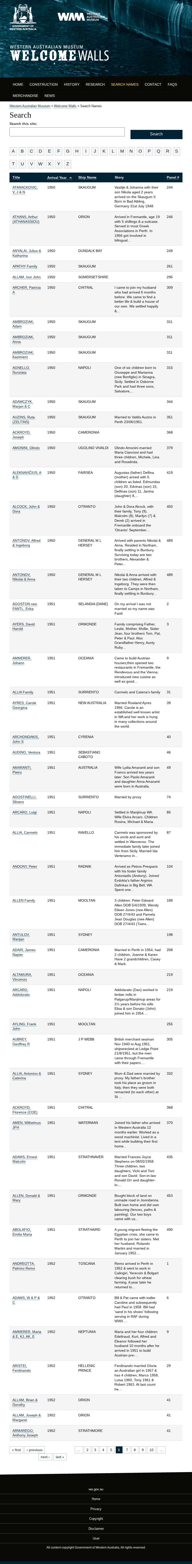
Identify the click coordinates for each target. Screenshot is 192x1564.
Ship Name (87, 177)
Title (16, 177)
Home (18, 84)
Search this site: (23, 124)
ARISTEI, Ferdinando (21, 1368)
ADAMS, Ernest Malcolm (24, 1159)
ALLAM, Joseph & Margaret (26, 1417)
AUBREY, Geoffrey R (21, 1041)
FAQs (172, 84)
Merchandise (25, 96)
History (72, 84)
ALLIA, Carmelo (25, 832)
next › (45, 1457)
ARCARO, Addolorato (21, 992)
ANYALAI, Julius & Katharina (26, 253)
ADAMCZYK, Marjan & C (22, 404)
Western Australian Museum (81, 17)
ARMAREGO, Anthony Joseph (25, 1433)
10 (152, 1450)
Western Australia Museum (23, 17)
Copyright (96, 1519)
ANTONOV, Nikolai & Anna (23, 577)
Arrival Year (56, 178)
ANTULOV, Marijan (21, 937)
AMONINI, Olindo (26, 448)
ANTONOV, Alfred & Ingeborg (26, 542)
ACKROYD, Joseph (21, 434)
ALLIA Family (22, 692)
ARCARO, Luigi (24, 812)
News (49, 96)
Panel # (173, 177)
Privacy (96, 1509)
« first (16, 1450)
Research (95, 84)
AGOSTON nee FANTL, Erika (24, 606)
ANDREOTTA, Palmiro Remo (23, 1266)
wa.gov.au (96, 1489)
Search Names (124, 84)
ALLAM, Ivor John (26, 277)
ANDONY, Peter (24, 866)
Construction (44, 84)
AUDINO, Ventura (26, 752)
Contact (153, 84)
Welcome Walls (96, 52)
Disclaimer (96, 1528)
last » (60, 1457)
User (96, 1538)
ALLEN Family (23, 900)
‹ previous (34, 1450)
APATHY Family (24, 266)
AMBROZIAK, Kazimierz (23, 354)
